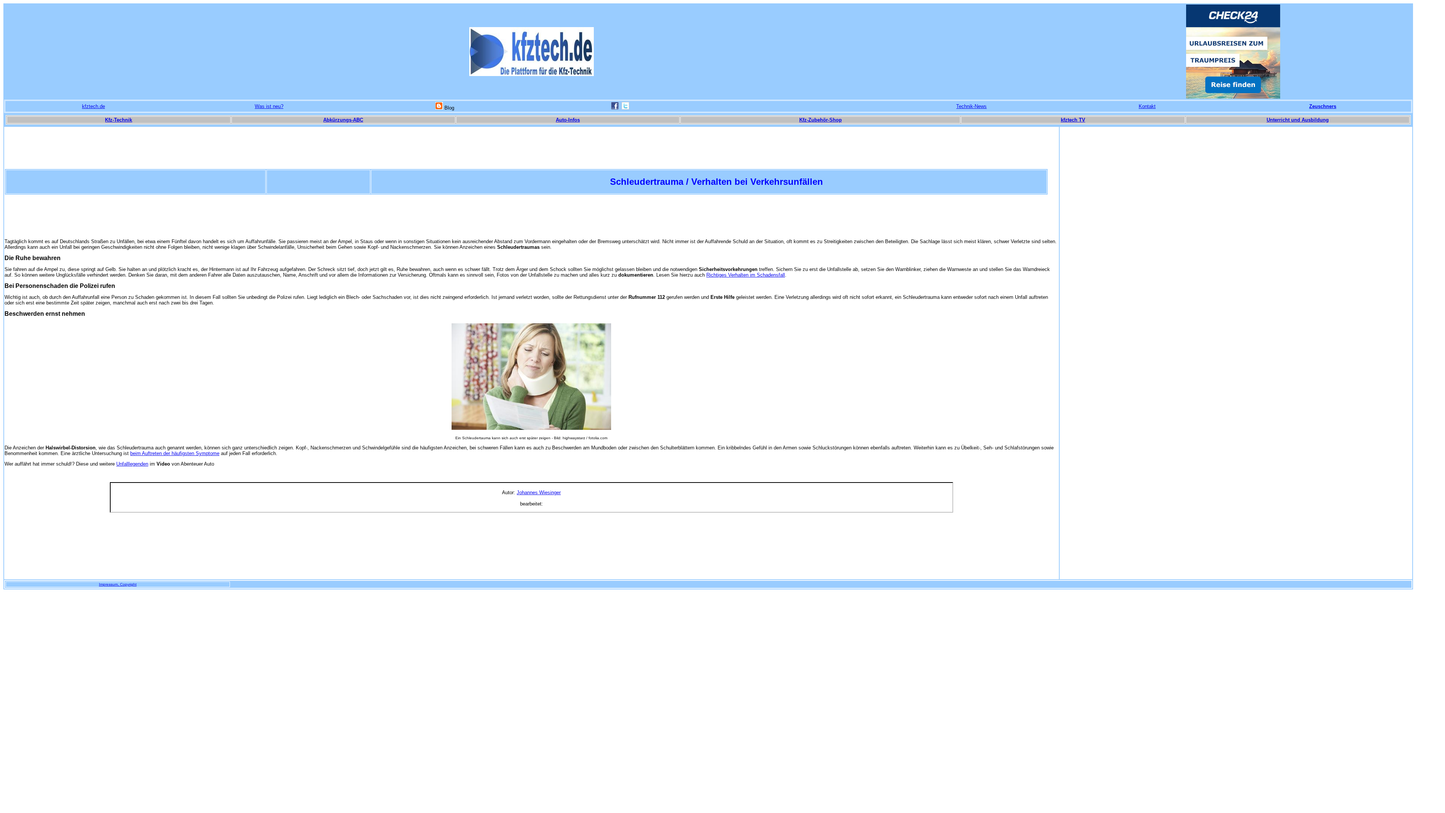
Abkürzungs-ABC (343, 120)
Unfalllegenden (132, 464)
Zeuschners (1322, 106)
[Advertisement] (531, 217)
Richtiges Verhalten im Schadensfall (745, 275)
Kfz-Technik (118, 120)
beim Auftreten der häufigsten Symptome (174, 453)
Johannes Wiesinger (539, 492)
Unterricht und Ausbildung (1298, 120)
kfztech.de (93, 106)
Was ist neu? (269, 106)
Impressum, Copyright (118, 584)
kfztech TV (1073, 120)
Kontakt (1147, 106)
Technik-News (971, 106)
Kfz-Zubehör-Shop (820, 120)
